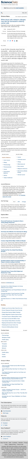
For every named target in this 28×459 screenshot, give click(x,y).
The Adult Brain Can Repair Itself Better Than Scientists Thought (12, 384)
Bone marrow (21, 166)
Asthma (5, 175)
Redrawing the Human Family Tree (10, 325)
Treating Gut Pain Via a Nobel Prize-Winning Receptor (12, 250)
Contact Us (5, 438)
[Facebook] (8, 41)
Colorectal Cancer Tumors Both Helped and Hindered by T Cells (12, 271)
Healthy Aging (5, 339)
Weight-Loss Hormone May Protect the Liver (12, 308)
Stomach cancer (21, 174)
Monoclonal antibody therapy (22, 171)
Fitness (3, 354)
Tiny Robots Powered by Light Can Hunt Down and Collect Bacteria (14, 372)
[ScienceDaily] (9, 2)
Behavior (4, 348)
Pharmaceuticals (7, 167)
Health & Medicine (6, 157)
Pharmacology (7, 164)
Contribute (14, 442)
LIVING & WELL (4, 350)
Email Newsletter (7, 411)
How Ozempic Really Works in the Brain (11, 320)
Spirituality (4, 346)
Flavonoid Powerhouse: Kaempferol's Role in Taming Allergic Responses (12, 221)
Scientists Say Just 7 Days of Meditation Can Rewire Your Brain (14, 396)
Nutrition (4, 356)
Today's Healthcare (8, 177)
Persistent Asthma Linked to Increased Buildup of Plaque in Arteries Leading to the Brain (13, 261)
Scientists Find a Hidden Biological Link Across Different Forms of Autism (12, 286)
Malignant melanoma (22, 168)
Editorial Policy (12, 444)
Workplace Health (6, 337)
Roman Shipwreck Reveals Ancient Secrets (12, 310)
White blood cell (21, 164)
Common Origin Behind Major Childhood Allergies (13, 241)
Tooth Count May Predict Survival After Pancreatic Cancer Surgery (13, 366)
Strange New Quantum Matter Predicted (11, 312)
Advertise (20, 442)
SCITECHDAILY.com (10, 282)
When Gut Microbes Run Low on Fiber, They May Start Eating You (14, 393)
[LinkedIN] (14, 41)
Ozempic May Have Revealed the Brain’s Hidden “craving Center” (13, 381)
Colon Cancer (7, 160)
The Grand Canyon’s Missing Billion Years (12, 316)
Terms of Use (20, 444)
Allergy (5, 162)
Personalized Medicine (7, 172)
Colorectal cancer (22, 159)
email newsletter (20, 8)
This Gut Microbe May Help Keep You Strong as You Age (14, 369)
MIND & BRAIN (4, 341)
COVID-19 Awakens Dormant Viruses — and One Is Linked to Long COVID (14, 390)
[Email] (17, 41)
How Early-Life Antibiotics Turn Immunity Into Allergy (14, 231)
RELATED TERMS (19, 154)
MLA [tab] (14, 201)
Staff (10, 442)
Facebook (5, 423)
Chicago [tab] (24, 201)
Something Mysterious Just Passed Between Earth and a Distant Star (13, 290)
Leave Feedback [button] (7, 436)
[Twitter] (10, 41)
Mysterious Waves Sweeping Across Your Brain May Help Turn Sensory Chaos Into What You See (14, 378)
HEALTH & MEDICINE (5, 333)
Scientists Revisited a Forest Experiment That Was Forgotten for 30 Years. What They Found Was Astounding (12, 295)
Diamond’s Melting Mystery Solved (10, 327)
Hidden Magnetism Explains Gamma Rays (12, 314)
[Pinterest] (12, 41)
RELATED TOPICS (5, 154)
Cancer (5, 169)
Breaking (3, 305)
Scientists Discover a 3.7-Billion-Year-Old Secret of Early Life (14, 299)
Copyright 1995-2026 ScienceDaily (9, 446)
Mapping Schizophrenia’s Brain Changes (11, 322)
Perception (4, 344)
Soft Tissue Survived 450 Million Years (11, 318)
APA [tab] (19, 201)
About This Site (4, 442)
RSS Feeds (5, 413)
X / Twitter (5, 425)
